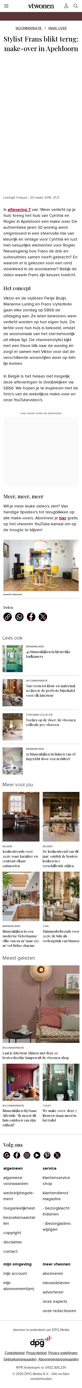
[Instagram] (27, 1155)
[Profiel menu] (66, 6)
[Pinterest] (47, 1155)
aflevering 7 (19, 210)
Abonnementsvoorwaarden (58, 1359)
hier (62, 518)
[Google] (6, 1155)
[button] (63, 1353)
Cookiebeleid (15, 1353)
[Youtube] (37, 1155)
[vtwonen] (41, 5)
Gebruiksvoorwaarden (20, 1359)
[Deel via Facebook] (31, 617)
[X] (57, 1155)
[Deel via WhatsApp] (19, 617)
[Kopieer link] (7, 617)
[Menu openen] (6, 6)
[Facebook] (16, 1155)
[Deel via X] (43, 617)
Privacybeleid (36, 1353)
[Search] (76, 6)
